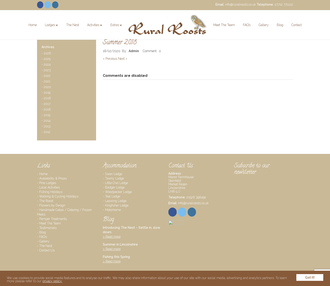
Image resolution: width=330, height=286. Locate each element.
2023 (46, 70)
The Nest (72, 25)
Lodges (50, 25)
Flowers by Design (52, 205)
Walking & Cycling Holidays (101, 33)
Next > (122, 58)
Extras (114, 25)
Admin (134, 51)
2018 (46, 98)
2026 (46, 53)
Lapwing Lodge (115, 201)
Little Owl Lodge (116, 183)
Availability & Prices (53, 178)
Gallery (264, 25)
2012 (46, 132)
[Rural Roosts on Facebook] (40, 4)
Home (33, 25)
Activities (93, 25)
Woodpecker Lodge (118, 192)
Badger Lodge (115, 187)
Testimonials (48, 228)
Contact (296, 25)
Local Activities (49, 187)
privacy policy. (52, 281)
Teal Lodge (112, 196)
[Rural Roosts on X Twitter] (47, 4)
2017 (46, 104)
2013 (46, 126)
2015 (46, 115)
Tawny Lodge (114, 178)
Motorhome (113, 210)
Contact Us (47, 250)
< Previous (110, 58)
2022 (46, 76)
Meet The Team (224, 25)
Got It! (310, 277)
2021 (46, 82)
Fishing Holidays (50, 192)
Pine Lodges (56, 32)
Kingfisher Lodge (116, 205)
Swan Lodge (113, 174)
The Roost (46, 201)
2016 (46, 110)
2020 (46, 87)
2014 (46, 121)
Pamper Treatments (126, 32)
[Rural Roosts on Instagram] (55, 4)
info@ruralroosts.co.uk (240, 4)
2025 (46, 59)
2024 (46, 65)
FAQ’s (247, 25)
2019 (46, 93)
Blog (280, 25)
